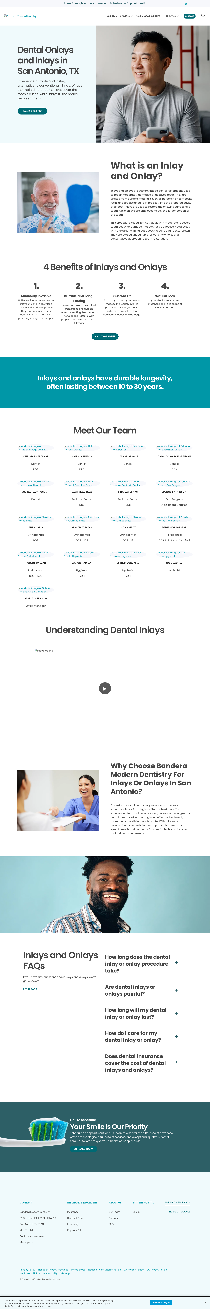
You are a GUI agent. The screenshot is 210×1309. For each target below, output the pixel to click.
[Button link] (203, 16)
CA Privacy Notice (134, 1269)
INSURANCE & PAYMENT (82, 1202)
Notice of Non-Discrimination (104, 1269)
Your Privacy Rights (160, 1302)
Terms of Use (78, 1269)
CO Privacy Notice (157, 1269)
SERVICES (125, 16)
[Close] (205, 1302)
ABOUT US (171, 16)
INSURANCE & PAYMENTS (147, 16)
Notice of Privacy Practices (53, 1269)
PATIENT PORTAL (143, 1202)
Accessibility (50, 1273)
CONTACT (26, 1202)
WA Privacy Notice (30, 1273)
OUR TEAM (112, 16)
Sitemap (65, 1273)
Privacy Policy (27, 1269)
